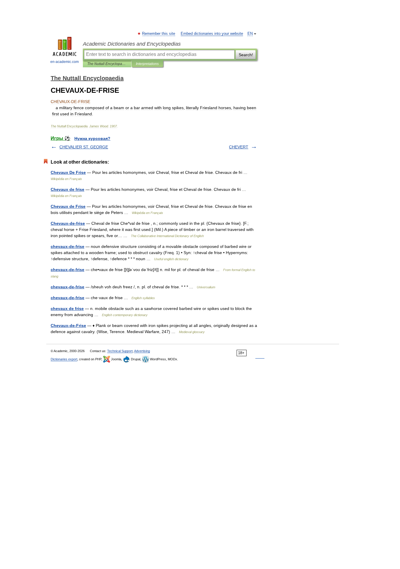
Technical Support (120, 351)
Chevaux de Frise (68, 206)
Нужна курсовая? (92, 138)
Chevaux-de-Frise (68, 325)
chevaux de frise (67, 308)
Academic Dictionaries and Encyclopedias (132, 44)
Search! (246, 54)
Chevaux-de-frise (68, 223)
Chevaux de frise (67, 189)
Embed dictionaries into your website (212, 34)
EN (250, 34)
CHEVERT (238, 147)
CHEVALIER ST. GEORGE (83, 147)
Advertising (142, 351)
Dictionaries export (64, 359)
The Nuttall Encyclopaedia (107, 64)
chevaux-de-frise (67, 246)
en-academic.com (64, 62)
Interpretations (147, 64)
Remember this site (159, 34)
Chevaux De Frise (68, 172)
